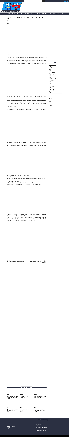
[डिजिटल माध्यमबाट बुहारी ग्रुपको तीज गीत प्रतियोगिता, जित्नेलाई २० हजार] (13, 392)
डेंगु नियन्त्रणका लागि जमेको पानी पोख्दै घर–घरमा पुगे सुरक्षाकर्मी (13, 409)
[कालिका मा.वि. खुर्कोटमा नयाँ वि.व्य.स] (26, 405)
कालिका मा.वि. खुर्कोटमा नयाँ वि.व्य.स (25, 409)
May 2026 (49, 102)
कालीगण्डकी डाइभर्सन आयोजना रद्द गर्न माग (41, 427)
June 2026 (49, 101)
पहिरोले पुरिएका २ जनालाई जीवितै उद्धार (41, 430)
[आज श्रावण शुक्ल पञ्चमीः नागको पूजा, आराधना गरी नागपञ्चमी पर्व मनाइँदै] (40, 405)
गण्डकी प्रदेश (36, 394)
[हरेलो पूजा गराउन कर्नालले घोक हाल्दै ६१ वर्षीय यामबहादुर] (40, 392)
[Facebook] (64, 1)
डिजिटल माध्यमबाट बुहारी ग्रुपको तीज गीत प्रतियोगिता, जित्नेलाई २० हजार (12, 398)
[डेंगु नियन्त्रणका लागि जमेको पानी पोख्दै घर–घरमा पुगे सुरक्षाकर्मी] (13, 405)
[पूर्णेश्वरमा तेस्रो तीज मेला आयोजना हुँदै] (26, 392)
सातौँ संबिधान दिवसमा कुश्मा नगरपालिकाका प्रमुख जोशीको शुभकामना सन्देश (38, 262)
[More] (46, 24)
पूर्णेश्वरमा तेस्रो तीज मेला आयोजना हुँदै (24, 397)
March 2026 (50, 105)
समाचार (7, 407)
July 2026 (49, 100)
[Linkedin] (41, 24)
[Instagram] (65, 1)
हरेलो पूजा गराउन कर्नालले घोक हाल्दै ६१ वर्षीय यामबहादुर (40, 397)
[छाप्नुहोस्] (43, 24)
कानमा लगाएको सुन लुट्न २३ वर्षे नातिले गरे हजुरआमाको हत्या (15, 261)
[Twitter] (67, 1)
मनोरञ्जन (7, 394)
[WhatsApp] (39, 24)
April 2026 (49, 104)
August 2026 (50, 98)
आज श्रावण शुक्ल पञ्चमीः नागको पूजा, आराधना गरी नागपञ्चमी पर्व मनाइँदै (40, 410)
